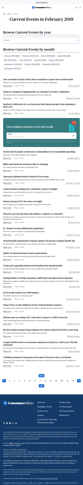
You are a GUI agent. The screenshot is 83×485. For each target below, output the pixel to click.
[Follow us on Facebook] (4, 423)
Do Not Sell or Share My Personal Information (47, 421)
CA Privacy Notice (66, 411)
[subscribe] (73, 135)
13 (73, 381)
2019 (15, 14)
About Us (41, 402)
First (41, 376)
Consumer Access (17, 443)
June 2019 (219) (25, 60)
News (9, 14)
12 (67, 381)
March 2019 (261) (48, 56)
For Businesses (65, 406)
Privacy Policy (65, 402)
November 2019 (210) (51, 64)
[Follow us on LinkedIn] (16, 423)
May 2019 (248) (10, 60)
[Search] (76, 7)
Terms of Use (42, 411)
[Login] (80, 7)
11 (61, 381)
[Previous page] (4, 380)
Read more (7, 98)
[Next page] (79, 380)
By (74, 86)
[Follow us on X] (13, 423)
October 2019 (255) (32, 64)
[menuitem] (12, 56)
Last (41, 386)
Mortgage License (44, 406)
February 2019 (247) (30, 56)
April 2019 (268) (64, 56)
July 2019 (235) (40, 60)
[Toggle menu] (2, 7)
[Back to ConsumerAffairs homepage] (4, 14)
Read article (7, 86)
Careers (40, 415)
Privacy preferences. (42, 2)
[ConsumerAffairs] (41, 7)
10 (56, 381)
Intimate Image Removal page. (48, 478)
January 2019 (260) (12, 56)
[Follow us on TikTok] (10, 423)
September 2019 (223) (13, 64)
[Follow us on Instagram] (7, 423)
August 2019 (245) (56, 60)
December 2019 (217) (12, 68)
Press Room (64, 415)
